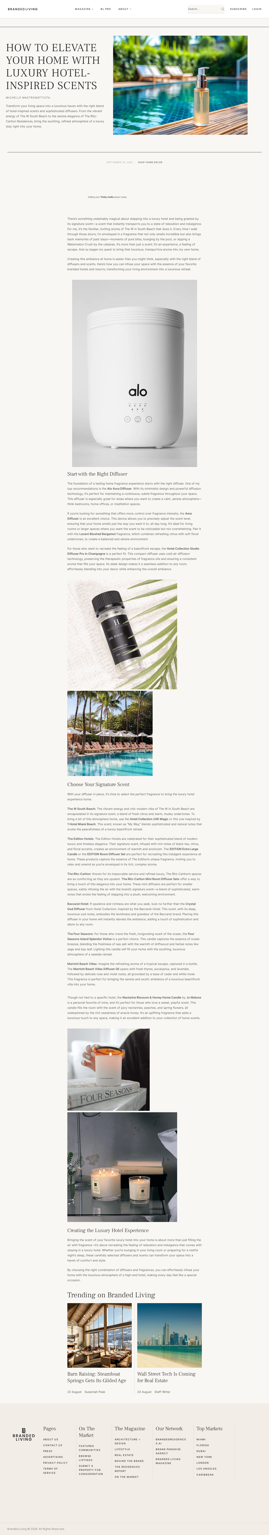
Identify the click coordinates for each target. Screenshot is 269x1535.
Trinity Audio (106, 197)
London (203, 1462)
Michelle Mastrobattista (28, 97)
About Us (50, 1439)
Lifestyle (122, 1449)
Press (47, 1451)
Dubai (201, 1451)
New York (204, 1456)
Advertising (53, 1456)
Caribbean (205, 1474)
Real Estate (124, 1455)
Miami (201, 1439)
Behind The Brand (129, 1460)
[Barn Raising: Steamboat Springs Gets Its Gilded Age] (99, 1335)
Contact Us (52, 1445)
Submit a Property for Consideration (91, 1469)
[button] (92, 9)
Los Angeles (207, 1468)
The (124, 879)
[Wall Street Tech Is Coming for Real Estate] (169, 1335)
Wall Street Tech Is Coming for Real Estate (166, 1377)
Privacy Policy (55, 1462)
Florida (203, 1445)
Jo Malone (193, 997)
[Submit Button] (223, 9)
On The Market (127, 1476)
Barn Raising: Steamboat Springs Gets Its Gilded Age (96, 1377)
